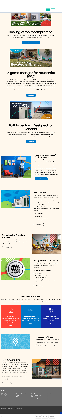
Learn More (31, 95)
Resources (33, 396)
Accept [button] (48, 9)
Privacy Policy (38, 3)
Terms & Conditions (20, 398)
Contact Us (18, 395)
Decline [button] (53, 9)
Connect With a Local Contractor (31, 42)
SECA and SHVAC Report (36, 395)
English (50, 395)
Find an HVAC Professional (45, 345)
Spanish (50, 398)
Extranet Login (35, 398)
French (50, 401)
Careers (17, 396)
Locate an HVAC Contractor (21, 393)
